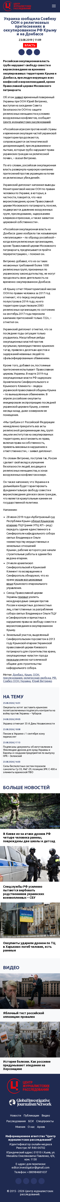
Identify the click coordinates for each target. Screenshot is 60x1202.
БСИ (31, 1121)
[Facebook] (21, 52)
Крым (28, 674)
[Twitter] (29, 52)
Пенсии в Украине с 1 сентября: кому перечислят (24, 735)
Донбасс (17, 674)
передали (12, 659)
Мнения (20, 1126)
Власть (30, 45)
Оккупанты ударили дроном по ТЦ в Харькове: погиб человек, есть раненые (29, 946)
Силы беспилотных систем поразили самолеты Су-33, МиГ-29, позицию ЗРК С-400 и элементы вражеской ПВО (30, 769)
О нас (31, 1126)
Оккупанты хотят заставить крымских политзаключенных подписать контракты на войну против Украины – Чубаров (29, 710)
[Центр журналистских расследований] (17, 6)
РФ (54, 677)
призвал (23, 596)
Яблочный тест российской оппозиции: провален (23, 1014)
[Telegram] (37, 52)
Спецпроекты (45, 1121)
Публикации (31, 1115)
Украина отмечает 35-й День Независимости (29, 723)
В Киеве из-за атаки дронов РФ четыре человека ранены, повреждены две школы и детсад (29, 837)
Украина (25, 681)
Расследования (16, 1121)
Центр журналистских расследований (27, 121)
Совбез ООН (11, 681)
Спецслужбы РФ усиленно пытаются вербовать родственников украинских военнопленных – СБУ (23, 892)
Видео (11, 967)
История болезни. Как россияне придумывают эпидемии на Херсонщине (27, 1065)
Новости (15, 1115)
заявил (19, 97)
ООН (36, 674)
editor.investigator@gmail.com (31, 1167)
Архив (41, 1126)
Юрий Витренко (42, 681)
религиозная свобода (37, 677)
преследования (12, 677)
